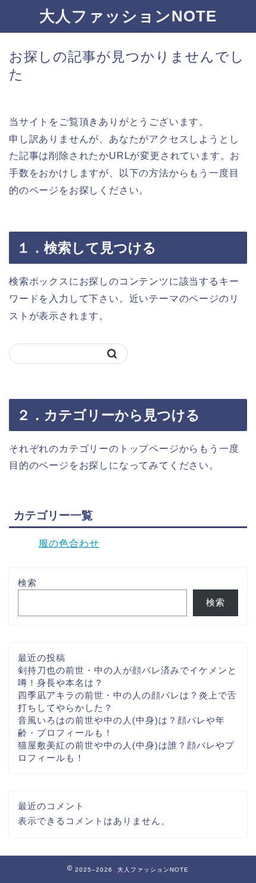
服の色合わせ (69, 543)
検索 (27, 583)
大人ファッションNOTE (128, 16)
